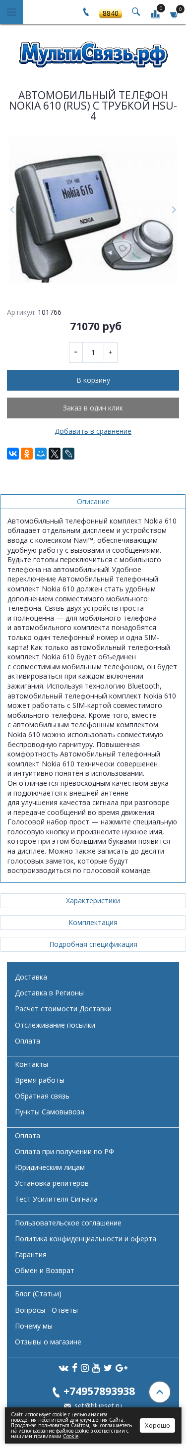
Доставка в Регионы (49, 992)
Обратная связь (42, 1096)
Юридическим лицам (50, 1167)
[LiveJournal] (68, 454)
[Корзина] (174, 13)
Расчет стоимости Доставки (63, 1008)
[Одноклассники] (27, 454)
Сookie (70, 1436)
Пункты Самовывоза (49, 1111)
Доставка (31, 977)
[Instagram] (85, 1367)
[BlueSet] (93, 51)
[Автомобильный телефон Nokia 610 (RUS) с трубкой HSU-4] (93, 210)
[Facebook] (74, 1367)
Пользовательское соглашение (68, 1222)
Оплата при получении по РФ (64, 1151)
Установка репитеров (52, 1183)
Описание (93, 501)
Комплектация (93, 922)
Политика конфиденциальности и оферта (85, 1238)
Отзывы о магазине (48, 1341)
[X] (55, 454)
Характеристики (93, 900)
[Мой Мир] (41, 454)
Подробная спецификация (93, 944)
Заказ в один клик (93, 407)
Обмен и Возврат (44, 1270)
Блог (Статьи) (38, 1293)
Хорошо (157, 1425)
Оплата (27, 1040)
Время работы (39, 1080)
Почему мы (34, 1326)
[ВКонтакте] (13, 454)
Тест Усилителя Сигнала (56, 1199)
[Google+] (121, 1367)
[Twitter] (108, 1367)
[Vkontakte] (63, 1367)
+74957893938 (99, 1391)
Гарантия (31, 1254)
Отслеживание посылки (55, 1025)
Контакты (31, 1064)
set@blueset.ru (97, 1405)
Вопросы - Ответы (46, 1310)
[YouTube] (96, 1367)
